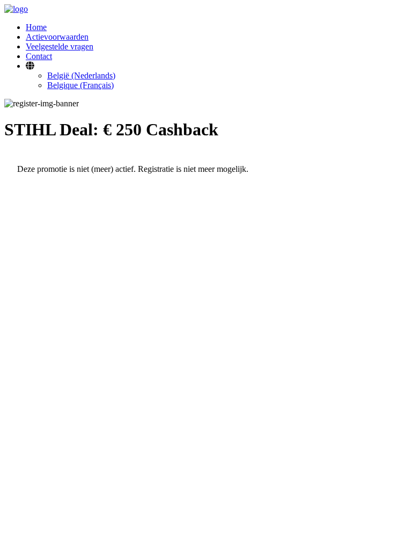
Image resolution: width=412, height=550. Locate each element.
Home (36, 27)
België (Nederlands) (81, 75)
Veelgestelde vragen (59, 46)
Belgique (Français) (80, 85)
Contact (39, 56)
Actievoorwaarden (57, 36)
